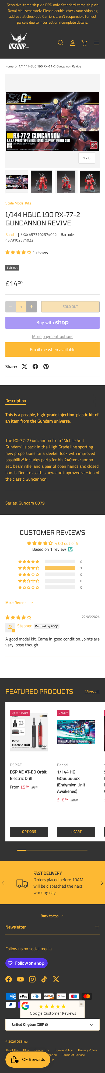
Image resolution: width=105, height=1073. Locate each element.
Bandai (10, 234)
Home (9, 66)
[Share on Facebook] (35, 366)
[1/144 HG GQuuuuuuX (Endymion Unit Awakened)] (76, 732)
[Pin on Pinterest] (46, 366)
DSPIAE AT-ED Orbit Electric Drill (28, 775)
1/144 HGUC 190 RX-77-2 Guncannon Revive (50, 66)
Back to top (50, 916)
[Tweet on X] (24, 366)
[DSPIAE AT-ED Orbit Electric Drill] (29, 732)
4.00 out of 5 (66, 543)
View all (92, 691)
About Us (11, 1050)
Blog (26, 1050)
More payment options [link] (52, 336)
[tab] (15, 400)
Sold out (70, 306)
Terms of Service (73, 1054)
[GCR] (25, 1006)
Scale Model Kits (18, 203)
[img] (18, 617)
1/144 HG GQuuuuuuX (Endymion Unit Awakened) (71, 781)
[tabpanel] (52, 446)
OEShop (22, 1041)
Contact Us (41, 1050)
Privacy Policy (87, 1050)
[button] (84, 43)
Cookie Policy (64, 1050)
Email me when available (52, 349)
